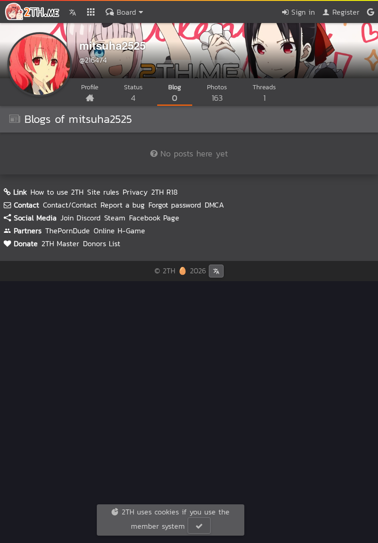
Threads (264, 93)
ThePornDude (67, 230)
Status (133, 93)
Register (345, 11)
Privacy (135, 191)
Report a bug (122, 204)
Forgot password (174, 204)
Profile (89, 87)
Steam (114, 217)
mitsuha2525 (112, 45)
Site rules (103, 191)
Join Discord (80, 217)
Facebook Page (154, 217)
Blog (174, 93)
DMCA (214, 204)
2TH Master (60, 243)
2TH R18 (164, 191)
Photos (217, 93)
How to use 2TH (56, 191)
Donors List (101, 243)
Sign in (302, 11)
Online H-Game (119, 230)
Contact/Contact (70, 204)
